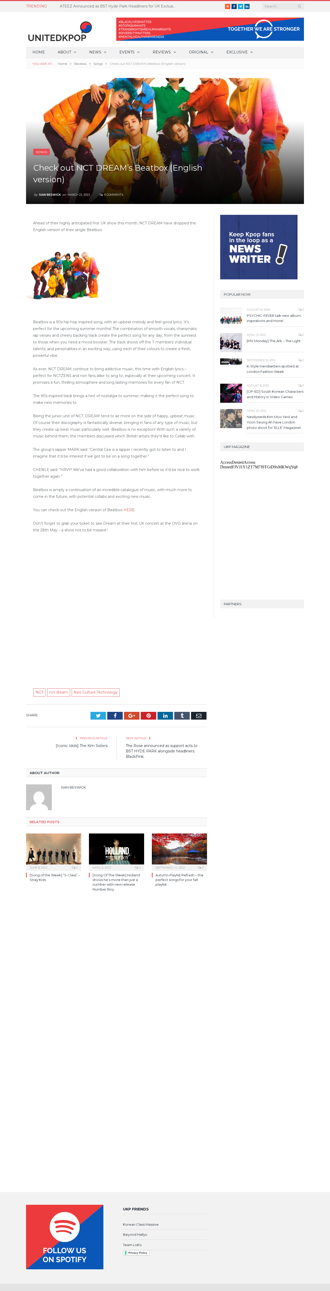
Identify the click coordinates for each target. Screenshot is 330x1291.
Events (127, 52)
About (64, 52)
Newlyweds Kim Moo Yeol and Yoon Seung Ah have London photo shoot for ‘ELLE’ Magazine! (274, 422)
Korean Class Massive (141, 1224)
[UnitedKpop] (59, 29)
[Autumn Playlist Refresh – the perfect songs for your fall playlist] (179, 851)
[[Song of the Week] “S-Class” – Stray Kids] (53, 851)
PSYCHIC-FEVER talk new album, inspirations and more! (274, 318)
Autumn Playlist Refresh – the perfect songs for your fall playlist (179, 879)
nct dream (58, 692)
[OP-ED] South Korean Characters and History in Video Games (275, 394)
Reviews (162, 52)
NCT (39, 692)
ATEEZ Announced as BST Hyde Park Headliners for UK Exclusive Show (119, 6)
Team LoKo (132, 1245)
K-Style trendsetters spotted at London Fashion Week (273, 369)
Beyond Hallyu (135, 1234)
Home (38, 52)
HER (127, 510)
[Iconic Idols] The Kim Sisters (82, 745)
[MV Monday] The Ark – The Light (274, 341)
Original (198, 52)
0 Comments (113, 194)
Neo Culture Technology (96, 692)
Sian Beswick (50, 194)
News (95, 52)
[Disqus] (116, 970)
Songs (41, 152)
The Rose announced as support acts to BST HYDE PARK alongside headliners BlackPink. (161, 751)
